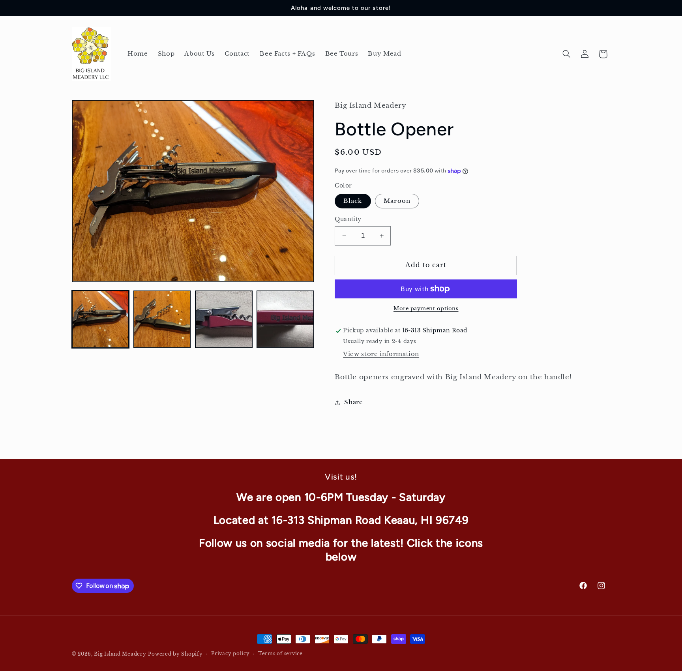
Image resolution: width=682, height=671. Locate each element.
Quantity (348, 219)
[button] (566, 54)
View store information (381, 354)
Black (352, 200)
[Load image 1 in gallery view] (100, 319)
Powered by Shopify (175, 654)
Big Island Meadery (120, 654)
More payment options (426, 308)
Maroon (397, 200)
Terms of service (280, 654)
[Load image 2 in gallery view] (162, 319)
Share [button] (353, 402)
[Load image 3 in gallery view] (224, 319)
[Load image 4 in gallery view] (285, 319)
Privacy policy (230, 654)
